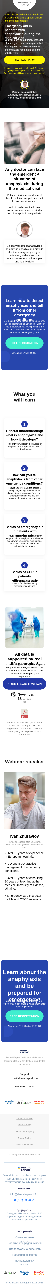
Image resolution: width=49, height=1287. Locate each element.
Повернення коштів (24, 1254)
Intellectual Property (24, 1131)
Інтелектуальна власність (24, 1248)
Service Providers (24, 1144)
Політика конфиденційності (24, 1243)
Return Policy (24, 1138)
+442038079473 (25, 1086)
